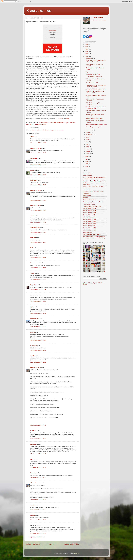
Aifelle (32, 136)
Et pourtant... (89, 72)
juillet (87, 139)
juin (87, 142)
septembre (89, 134)
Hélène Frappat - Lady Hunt (94, 127)
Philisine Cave (34, 318)
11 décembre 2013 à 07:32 (38, 200)
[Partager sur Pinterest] (38, 127)
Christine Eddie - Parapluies (94, 76)
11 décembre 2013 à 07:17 (38, 164)
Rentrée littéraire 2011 (89, 215)
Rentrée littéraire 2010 (89, 212)
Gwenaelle (33, 180)
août (87, 137)
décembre (89, 58)
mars (87, 149)
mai (87, 144)
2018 (86, 46)
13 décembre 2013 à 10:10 (38, 477)
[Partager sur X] (34, 127)
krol (31, 247)
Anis (31, 459)
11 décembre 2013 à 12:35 (38, 279)
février (88, 151)
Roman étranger (87, 232)
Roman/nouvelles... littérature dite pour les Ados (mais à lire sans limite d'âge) (94, 237)
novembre (89, 130)
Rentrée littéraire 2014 (89, 221)
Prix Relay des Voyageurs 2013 (92, 206)
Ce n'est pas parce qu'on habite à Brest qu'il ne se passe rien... (94, 178)
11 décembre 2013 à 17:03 (38, 340)
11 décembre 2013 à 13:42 (38, 326)
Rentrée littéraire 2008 (89, 208)
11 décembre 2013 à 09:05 (38, 267)
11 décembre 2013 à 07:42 (38, 210)
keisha (32, 170)
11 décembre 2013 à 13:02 (38, 301)
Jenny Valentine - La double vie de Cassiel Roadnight (96, 61)
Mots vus (85, 197)
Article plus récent (33, 544)
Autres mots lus (87, 175)
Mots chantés (86, 193)
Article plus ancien (72, 544)
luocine (32, 332)
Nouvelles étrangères (89, 199)
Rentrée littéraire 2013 (38, 130)
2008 (86, 166)
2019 (86, 44)
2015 (86, 51)
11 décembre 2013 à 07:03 (38, 143)
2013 (86, 56)
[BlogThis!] (32, 127)
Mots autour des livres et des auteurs (93, 191)
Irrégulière (33, 285)
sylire (32, 307)
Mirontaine (33, 345)
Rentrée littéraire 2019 (89, 230)
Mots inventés (87, 195)
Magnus (43, 124)
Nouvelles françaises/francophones (93, 202)
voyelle (32, 355)
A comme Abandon (88, 173)
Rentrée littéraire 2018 (89, 228)
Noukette (33, 473)
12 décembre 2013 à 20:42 (38, 438)
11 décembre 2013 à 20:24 (38, 350)
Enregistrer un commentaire (37, 537)
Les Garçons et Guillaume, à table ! (96, 89)
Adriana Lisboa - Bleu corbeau (94, 118)
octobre (88, 132)
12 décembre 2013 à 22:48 (38, 454)
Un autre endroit (35, 263)
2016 (86, 49)
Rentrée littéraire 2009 (89, 210)
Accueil (52, 544)
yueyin (32, 505)
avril (87, 146)
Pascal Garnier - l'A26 (92, 82)
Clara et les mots (39, 10)
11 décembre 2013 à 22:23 (38, 362)
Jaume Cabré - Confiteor (93, 74)
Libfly (67, 118)
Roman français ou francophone (54, 130)
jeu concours (86, 189)
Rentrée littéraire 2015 (89, 223)
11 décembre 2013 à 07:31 (38, 185)
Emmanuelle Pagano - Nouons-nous (96, 124)
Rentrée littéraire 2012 (89, 217)
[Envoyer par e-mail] (31, 127)
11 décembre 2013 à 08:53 (38, 257)
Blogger (76, 553)
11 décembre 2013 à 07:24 (38, 175)
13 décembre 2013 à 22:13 (38, 509)
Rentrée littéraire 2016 (89, 225)
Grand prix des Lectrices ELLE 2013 (93, 186)
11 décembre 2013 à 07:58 (38, 222)
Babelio (61, 118)
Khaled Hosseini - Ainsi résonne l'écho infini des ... (95, 92)
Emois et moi (86, 184)
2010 (86, 161)
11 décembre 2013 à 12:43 (38, 289)
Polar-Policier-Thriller (89, 204)
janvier (88, 153)
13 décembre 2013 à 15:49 (38, 499)
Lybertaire (33, 444)
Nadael (32, 515)
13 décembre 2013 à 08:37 (38, 467)
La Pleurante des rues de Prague (58, 122)
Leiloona (33, 237)
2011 (86, 159)
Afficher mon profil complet (98, 20)
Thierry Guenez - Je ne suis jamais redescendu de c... (96, 86)
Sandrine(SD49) (35, 227)
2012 (86, 156)
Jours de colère (43, 122)
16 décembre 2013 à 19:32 (38, 519)
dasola (32, 215)
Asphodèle (33, 158)
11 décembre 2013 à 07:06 (38, 153)
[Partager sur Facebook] (36, 127)
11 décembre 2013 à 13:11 (38, 313)
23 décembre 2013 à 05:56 (38, 533)
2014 (86, 53)
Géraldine (33, 430)
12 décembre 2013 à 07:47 (38, 425)
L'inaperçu (37, 124)
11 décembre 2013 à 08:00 (38, 242)
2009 (86, 164)
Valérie (32, 273)
